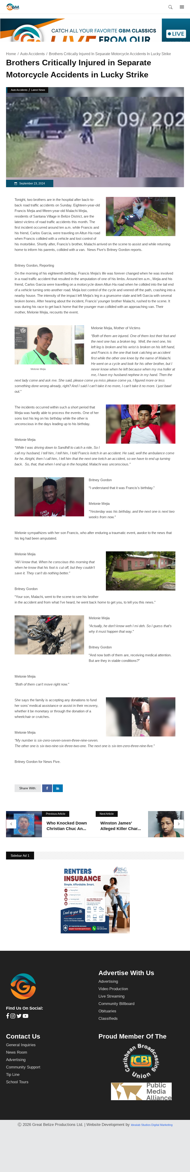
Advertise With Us (126, 972)
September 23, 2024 (32, 183)
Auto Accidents (32, 54)
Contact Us (23, 1036)
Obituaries (107, 1011)
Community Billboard (116, 1003)
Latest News (38, 89)
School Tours (17, 1082)
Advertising (108, 981)
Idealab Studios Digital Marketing (152, 1125)
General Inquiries (21, 1045)
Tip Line (12, 1074)
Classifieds (108, 1018)
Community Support (23, 1067)
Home (11, 54)
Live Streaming (111, 996)
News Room (16, 1052)
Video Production (113, 989)
